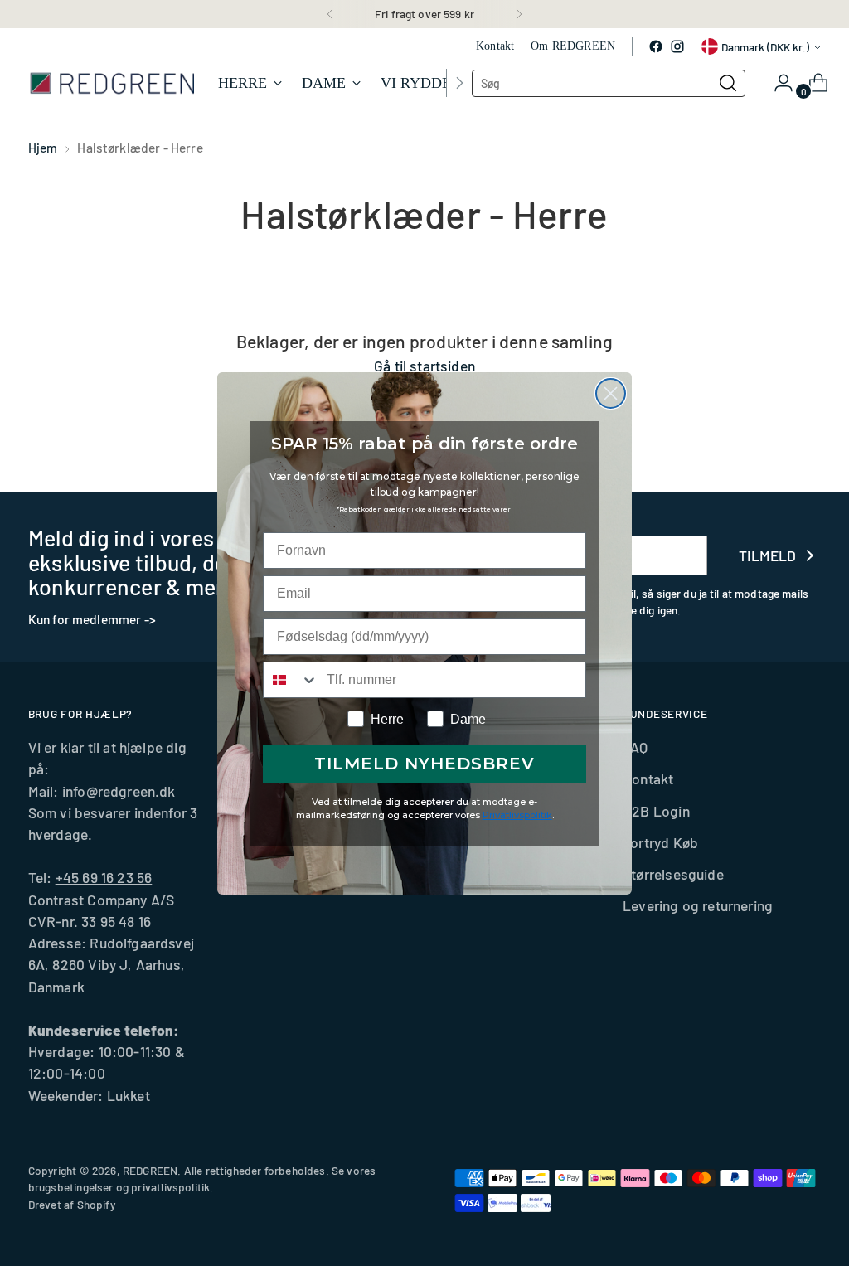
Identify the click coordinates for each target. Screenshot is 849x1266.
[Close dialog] (610, 393)
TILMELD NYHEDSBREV (424, 764)
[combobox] (291, 679)
